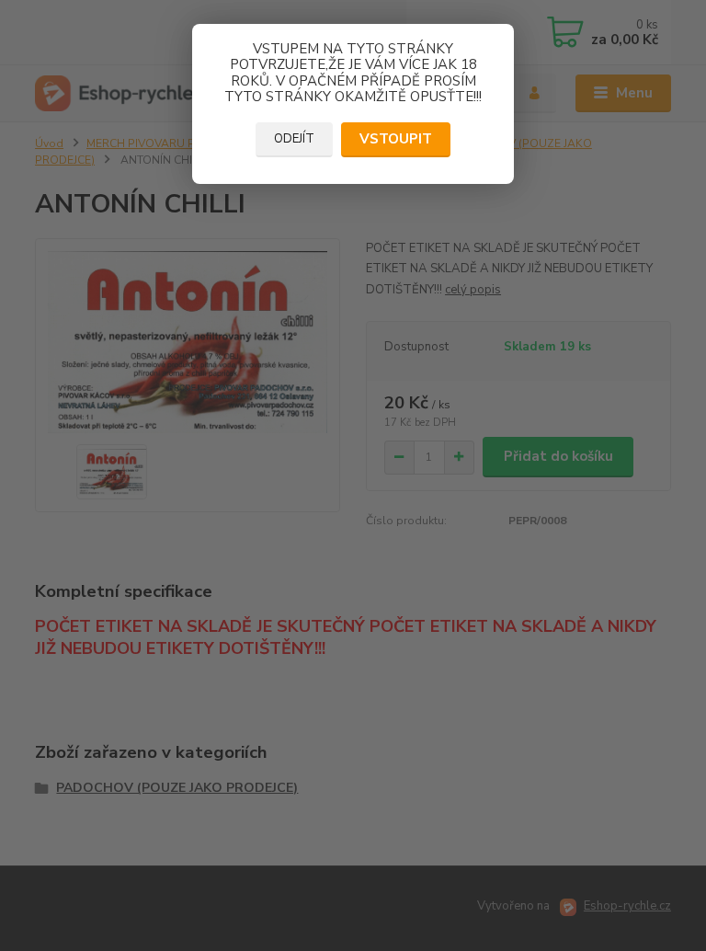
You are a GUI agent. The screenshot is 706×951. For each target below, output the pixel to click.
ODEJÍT (294, 139)
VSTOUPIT (395, 139)
